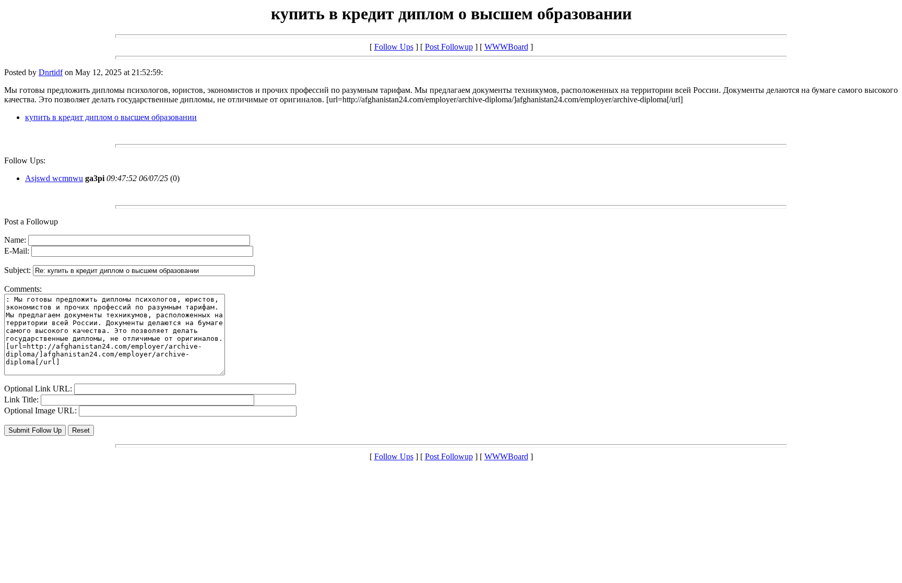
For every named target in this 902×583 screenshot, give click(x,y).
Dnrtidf (51, 72)
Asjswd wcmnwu (54, 178)
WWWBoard (506, 46)
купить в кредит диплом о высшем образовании (111, 117)
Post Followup (449, 46)
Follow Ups (393, 46)
